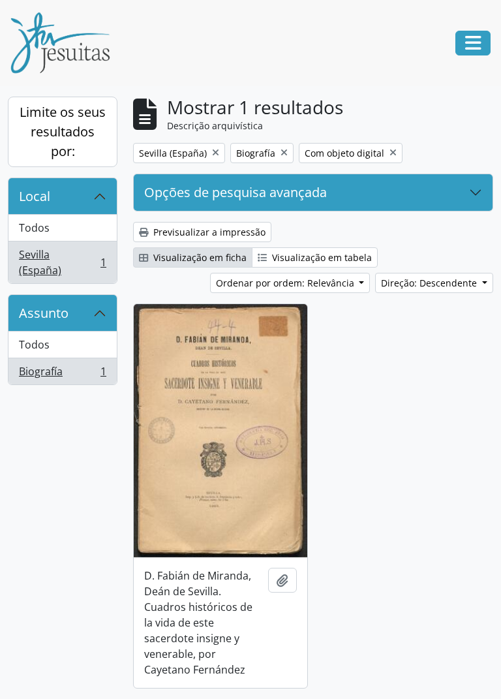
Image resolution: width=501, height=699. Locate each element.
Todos (34, 228)
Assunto (43, 313)
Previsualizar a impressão (208, 232)
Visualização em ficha (199, 257)
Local (34, 196)
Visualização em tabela (320, 257)
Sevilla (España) (62, 262)
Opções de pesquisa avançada (235, 192)
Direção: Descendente (430, 283)
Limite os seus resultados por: (63, 131)
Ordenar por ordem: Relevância (286, 283)
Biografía (62, 374)
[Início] (65, 43)
